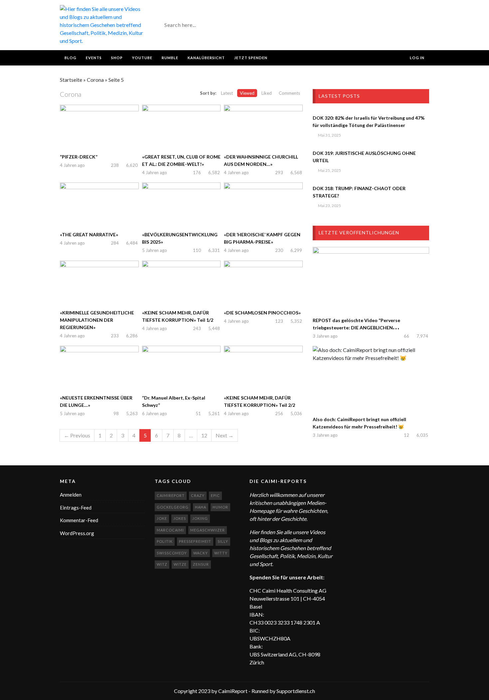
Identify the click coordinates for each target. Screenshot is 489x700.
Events (94, 58)
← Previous (77, 435)
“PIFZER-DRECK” (78, 157)
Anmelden (71, 495)
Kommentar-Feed (79, 520)
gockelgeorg (173, 507)
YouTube (142, 58)
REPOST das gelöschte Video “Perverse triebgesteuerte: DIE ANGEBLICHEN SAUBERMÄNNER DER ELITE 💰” (356, 327)
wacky (200, 553)
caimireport (171, 495)
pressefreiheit (195, 541)
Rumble (170, 58)
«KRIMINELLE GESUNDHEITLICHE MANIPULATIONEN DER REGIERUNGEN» (97, 320)
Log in (416, 58)
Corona (95, 79)
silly (223, 541)
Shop (117, 58)
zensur (201, 564)
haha (200, 507)
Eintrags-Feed (75, 508)
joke (162, 518)
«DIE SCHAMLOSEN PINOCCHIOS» (262, 312)
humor (220, 507)
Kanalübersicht (206, 58)
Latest (227, 93)
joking (200, 518)
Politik (165, 541)
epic (215, 495)
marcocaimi (170, 530)
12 (204, 435)
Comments (289, 93)
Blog (71, 58)
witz (162, 564)
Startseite (71, 79)
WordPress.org (77, 533)
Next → (225, 435)
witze (180, 564)
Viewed (247, 93)
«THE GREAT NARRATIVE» (89, 234)
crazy (198, 495)
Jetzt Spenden (250, 58)
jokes (179, 518)
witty (221, 553)
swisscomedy (172, 553)
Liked (266, 93)
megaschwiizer (207, 530)
